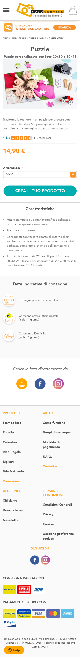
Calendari (10, 442)
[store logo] (40, 10)
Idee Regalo (19, 38)
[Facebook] (34, 560)
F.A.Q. (47, 457)
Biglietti (8, 462)
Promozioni (11, 481)
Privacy (48, 514)
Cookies (49, 524)
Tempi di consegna (57, 432)
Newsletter (11, 520)
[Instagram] (45, 560)
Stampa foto (12, 423)
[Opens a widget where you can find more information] (14, 650)
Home (6, 38)
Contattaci (50, 466)
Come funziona (54, 423)
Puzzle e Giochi (38, 38)
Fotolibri (9, 432)
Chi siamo (10, 500)
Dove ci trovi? (13, 510)
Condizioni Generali (57, 504)
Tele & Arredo (13, 471)
